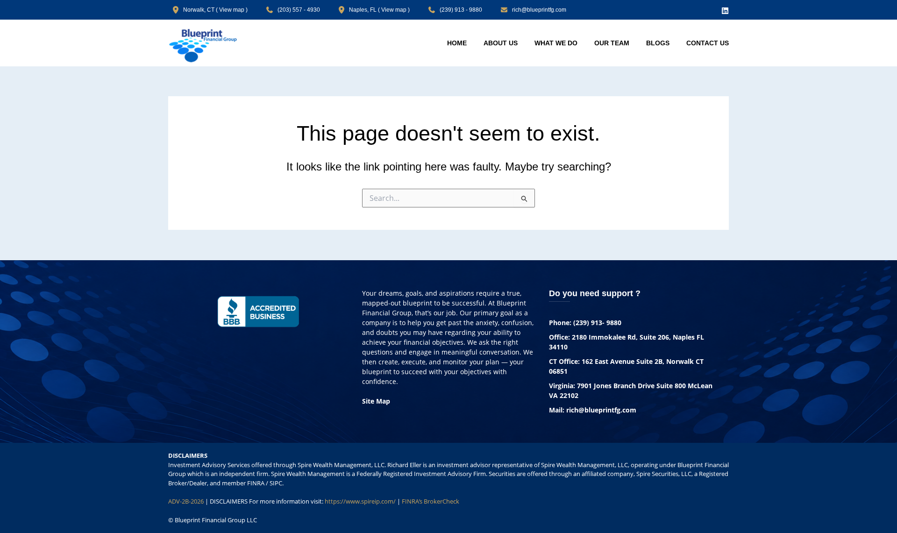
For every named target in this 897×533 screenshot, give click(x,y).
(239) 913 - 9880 (461, 10)
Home (457, 43)
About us (501, 43)
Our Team (611, 43)
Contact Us (707, 43)
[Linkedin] (725, 10)
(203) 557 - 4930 (299, 10)
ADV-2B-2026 (186, 501)
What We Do (555, 43)
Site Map (376, 401)
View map (231, 10)
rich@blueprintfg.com (539, 10)
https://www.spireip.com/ (360, 501)
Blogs (657, 43)
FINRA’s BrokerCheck (430, 501)
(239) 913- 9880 (597, 322)
